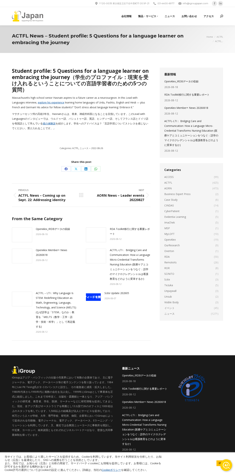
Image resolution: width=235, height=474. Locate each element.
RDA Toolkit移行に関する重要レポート (130, 231)
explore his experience (51, 102)
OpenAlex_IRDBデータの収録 (53, 229)
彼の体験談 (49, 123)
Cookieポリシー (111, 470)
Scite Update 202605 (116, 293)
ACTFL (75, 148)
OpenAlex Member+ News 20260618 (51, 252)
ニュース (84, 148)
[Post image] (22, 235)
